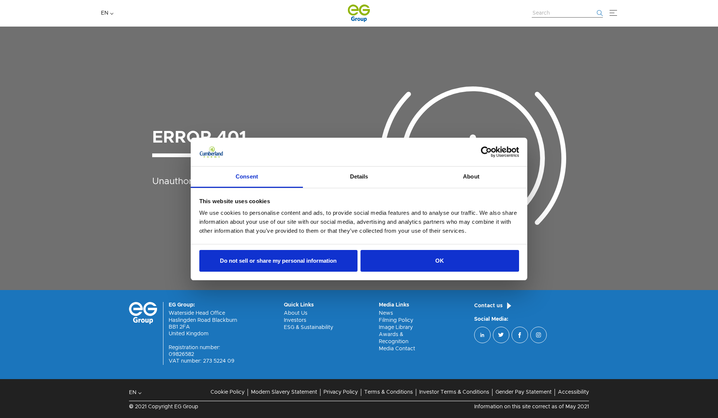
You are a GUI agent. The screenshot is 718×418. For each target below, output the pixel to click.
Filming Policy (396, 320)
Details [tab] (359, 176)
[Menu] (613, 13)
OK (439, 260)
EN (104, 13)
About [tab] (471, 176)
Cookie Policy (228, 392)
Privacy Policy (340, 392)
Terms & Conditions (388, 392)
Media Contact (397, 348)
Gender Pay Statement (523, 392)
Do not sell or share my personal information (278, 260)
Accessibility (573, 392)
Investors (295, 320)
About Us (295, 313)
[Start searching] (600, 13)
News (386, 313)
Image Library (396, 327)
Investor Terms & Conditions (454, 392)
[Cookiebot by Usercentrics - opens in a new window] (486, 152)
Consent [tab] (247, 176)
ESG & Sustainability (308, 327)
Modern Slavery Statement (284, 392)
